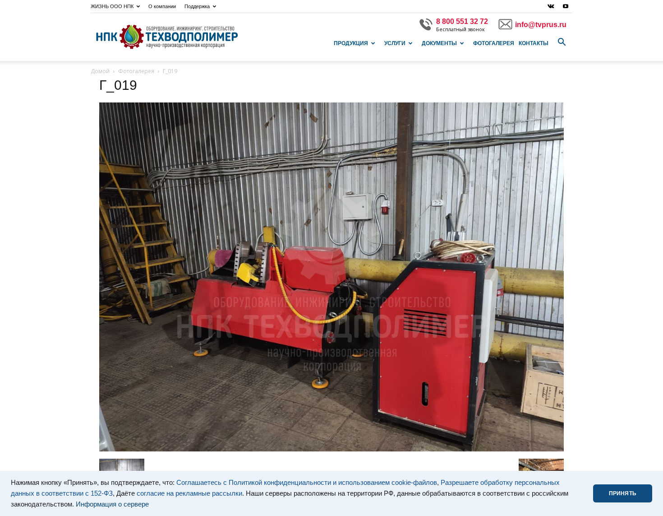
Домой (100, 71)
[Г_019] (331, 449)
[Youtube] (565, 6)
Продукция (351, 43)
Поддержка (197, 6)
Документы (439, 43)
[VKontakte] (550, 6)
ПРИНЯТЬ (622, 493)
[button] (561, 42)
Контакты (533, 43)
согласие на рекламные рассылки (189, 493)
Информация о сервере (112, 504)
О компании (162, 6)
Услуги (394, 43)
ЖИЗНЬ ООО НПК (112, 6)
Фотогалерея (493, 43)
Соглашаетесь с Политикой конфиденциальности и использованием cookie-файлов (306, 482)
